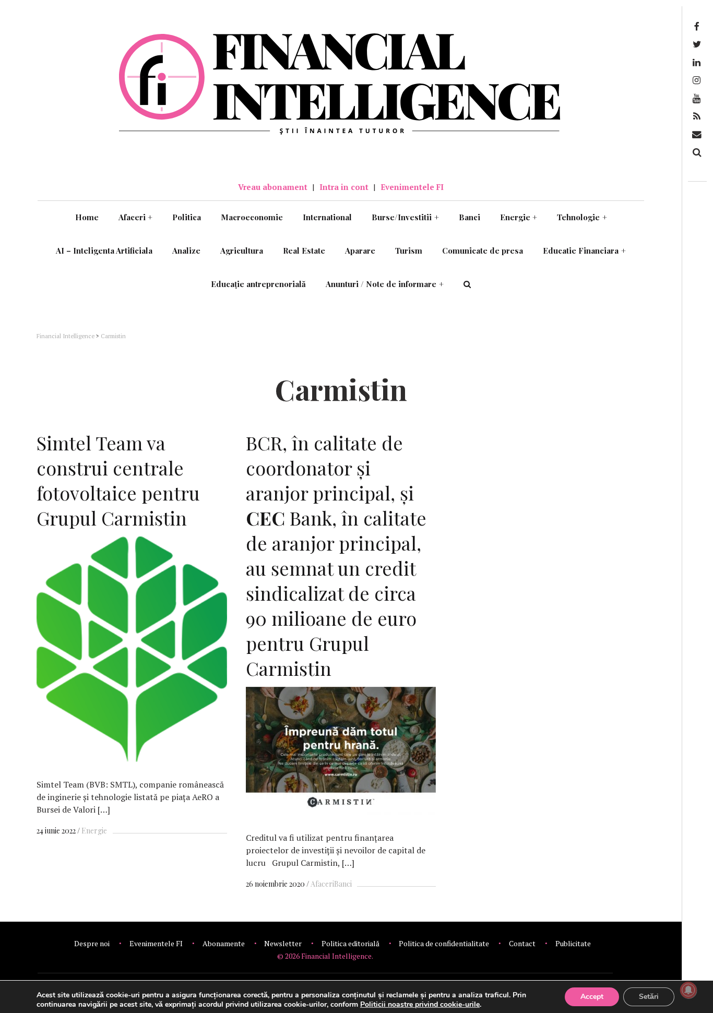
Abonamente (224, 943)
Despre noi (92, 943)
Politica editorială (350, 943)
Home (87, 217)
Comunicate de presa (482, 250)
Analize (186, 250)
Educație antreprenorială (258, 284)
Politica (186, 217)
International (327, 217)
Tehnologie (582, 217)
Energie (519, 217)
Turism (408, 250)
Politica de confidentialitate (444, 943)
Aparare (360, 250)
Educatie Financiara (584, 250)
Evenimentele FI (412, 187)
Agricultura (241, 250)
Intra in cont (344, 187)
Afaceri (135, 217)
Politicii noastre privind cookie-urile (420, 1004)
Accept (591, 997)
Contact (522, 943)
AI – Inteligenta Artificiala (104, 250)
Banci (469, 217)
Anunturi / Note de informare (385, 284)
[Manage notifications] (688, 990)
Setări (649, 997)
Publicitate (573, 943)
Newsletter (283, 943)
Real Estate (304, 250)
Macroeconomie (252, 217)
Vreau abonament (272, 187)
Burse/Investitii (405, 217)
